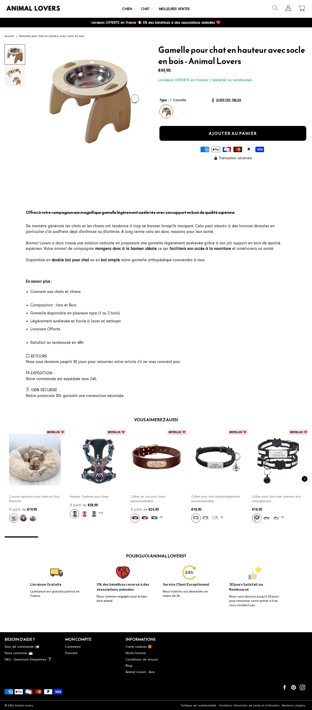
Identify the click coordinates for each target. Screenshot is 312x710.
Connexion (73, 647)
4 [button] (122, 537)
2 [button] (55, 537)
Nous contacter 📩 (19, 653)
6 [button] (189, 537)
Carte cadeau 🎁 (139, 647)
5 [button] (156, 537)
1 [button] (21, 537)
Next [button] (135, 99)
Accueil (9, 36)
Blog (129, 666)
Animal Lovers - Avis (140, 672)
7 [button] (223, 537)
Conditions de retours (142, 659)
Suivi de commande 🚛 (22, 647)
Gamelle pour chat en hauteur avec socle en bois (51, 36)
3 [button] (89, 537)
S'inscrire (71, 653)
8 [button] (257, 537)
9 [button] (290, 537)
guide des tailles (228, 100)
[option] (35, 478)
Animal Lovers (24, 705)
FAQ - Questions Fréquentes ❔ (28, 659)
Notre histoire (136, 653)
